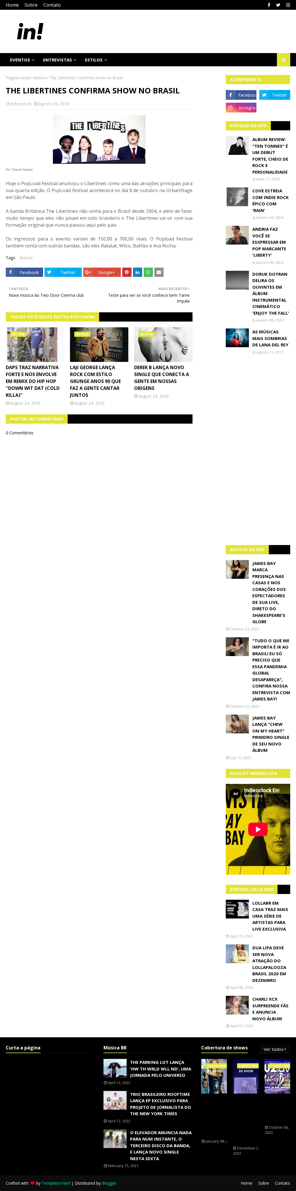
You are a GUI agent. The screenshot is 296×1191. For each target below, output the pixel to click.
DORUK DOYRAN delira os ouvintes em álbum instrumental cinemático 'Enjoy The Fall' (270, 293)
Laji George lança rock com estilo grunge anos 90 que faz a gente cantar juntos (95, 381)
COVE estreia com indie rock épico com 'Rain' (270, 200)
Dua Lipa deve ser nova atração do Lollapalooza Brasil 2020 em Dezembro (269, 964)
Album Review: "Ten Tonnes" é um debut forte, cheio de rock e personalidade (270, 155)
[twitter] (278, 5)
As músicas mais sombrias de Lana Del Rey (270, 338)
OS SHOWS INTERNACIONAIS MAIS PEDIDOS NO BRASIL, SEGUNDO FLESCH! (221, 1116)
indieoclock (20, 103)
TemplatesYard (56, 1183)
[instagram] (287, 5)
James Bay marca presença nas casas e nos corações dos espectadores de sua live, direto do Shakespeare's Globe (269, 592)
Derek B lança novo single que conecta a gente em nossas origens (161, 377)
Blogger (109, 1183)
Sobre (31, 5)
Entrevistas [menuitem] (57, 60)
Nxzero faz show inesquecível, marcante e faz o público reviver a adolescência (250, 1120)
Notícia (39, 77)
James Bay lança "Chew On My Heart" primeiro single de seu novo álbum (270, 734)
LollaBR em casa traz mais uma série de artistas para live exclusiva (270, 916)
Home (12, 5)
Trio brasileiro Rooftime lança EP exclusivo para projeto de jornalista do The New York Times (160, 1104)
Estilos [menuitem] (94, 60)
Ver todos (274, 1049)
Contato (52, 5)
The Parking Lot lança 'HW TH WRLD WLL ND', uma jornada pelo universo (160, 1068)
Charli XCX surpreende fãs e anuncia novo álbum (270, 1008)
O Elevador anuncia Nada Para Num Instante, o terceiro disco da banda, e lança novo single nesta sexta (161, 1145)
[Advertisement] (258, 449)
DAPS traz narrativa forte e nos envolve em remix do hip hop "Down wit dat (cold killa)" (33, 381)
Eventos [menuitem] (20, 60)
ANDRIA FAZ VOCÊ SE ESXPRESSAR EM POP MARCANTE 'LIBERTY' (269, 242)
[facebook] (269, 5)
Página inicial (18, 77)
